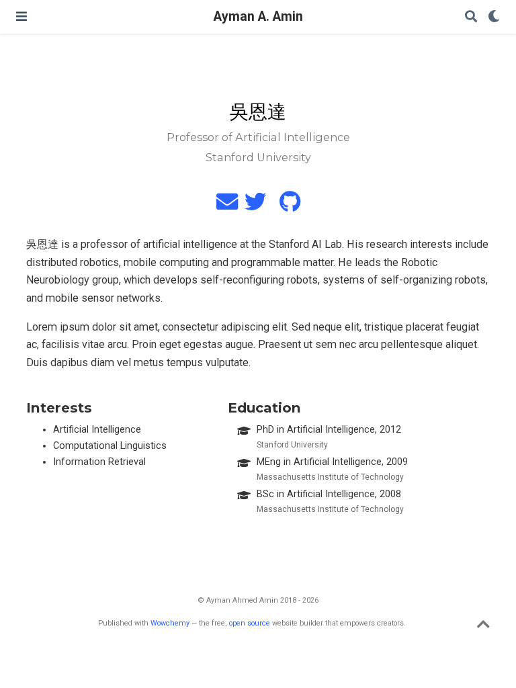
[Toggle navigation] (21, 16)
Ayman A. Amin (258, 16)
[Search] (471, 17)
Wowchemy (169, 623)
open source (249, 623)
